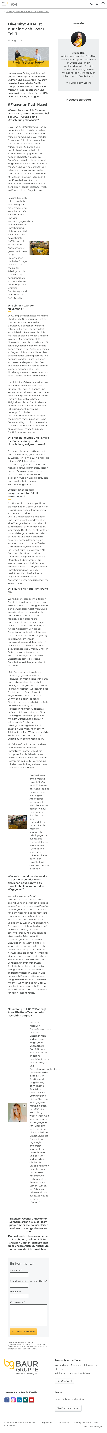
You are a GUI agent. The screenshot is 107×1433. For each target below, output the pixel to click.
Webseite (15, 1291)
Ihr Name (16, 1270)
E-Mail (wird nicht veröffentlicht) (28, 1281)
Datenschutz (63, 1422)
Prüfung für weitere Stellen (86, 1422)
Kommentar (17, 1302)
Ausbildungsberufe (36, 1245)
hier (43, 1249)
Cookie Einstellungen (93, 1426)
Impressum (47, 1422)
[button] (4, 4)
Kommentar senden (23, 1331)
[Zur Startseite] (12, 4)
